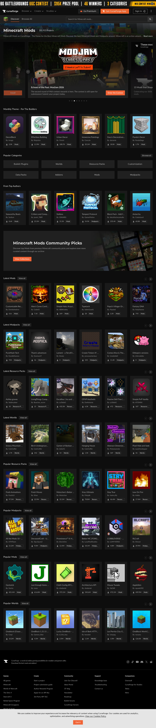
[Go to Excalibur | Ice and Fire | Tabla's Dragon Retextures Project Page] (65, 393)
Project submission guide (43, 685)
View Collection (111, 93)
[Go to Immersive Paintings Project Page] (90, 131)
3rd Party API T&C (41, 697)
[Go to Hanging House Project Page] (90, 439)
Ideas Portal (68, 685)
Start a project (39, 681)
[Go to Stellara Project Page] (65, 208)
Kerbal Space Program (11, 701)
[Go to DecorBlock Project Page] (14, 131)
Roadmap (67, 697)
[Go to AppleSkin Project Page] (141, 579)
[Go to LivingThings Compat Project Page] (40, 393)
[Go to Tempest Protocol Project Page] (90, 208)
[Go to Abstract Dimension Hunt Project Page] (116, 439)
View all (22, 278)
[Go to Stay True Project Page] (116, 486)
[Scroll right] (151, 279)
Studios (50, 11)
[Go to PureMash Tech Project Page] (14, 346)
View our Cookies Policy (95, 716)
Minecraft (7, 685)
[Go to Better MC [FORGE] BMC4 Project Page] (90, 532)
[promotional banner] (78, 3)
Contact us (99, 689)
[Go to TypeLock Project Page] (90, 300)
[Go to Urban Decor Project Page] (65, 131)
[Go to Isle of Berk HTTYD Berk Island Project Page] (90, 625)
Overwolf (128, 681)
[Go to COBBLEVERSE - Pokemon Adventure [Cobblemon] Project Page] (116, 532)
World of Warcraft (10, 689)
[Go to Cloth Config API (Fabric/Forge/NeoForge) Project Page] (65, 579)
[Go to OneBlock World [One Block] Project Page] (141, 625)
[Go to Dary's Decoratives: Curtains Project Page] (116, 131)
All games (6, 681)
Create (37, 11)
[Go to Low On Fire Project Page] (141, 486)
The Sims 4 (7, 693)
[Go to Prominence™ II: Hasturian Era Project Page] (65, 532)
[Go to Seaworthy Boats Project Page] (14, 208)
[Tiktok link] (132, 661)
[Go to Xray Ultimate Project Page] (90, 486)
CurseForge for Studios (133, 685)
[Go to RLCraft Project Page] (141, 532)
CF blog (67, 689)
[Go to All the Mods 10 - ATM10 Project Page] (14, 532)
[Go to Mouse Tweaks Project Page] (116, 579)
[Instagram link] (128, 661)
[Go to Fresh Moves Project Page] (40, 486)
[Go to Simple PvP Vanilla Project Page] (141, 393)
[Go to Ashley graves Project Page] (14, 393)
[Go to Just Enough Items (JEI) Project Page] (40, 579)
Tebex (127, 689)
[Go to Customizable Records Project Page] (14, 300)
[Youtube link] (137, 661)
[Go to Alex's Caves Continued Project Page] (40, 300)
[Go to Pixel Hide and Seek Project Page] (141, 439)
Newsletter (68, 693)
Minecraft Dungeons (11, 705)
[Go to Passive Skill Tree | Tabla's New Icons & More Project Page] (116, 393)
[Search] (150, 19)
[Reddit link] (151, 661)
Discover (15, 19)
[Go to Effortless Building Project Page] (40, 131)
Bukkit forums (69, 701)
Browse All (27, 19)
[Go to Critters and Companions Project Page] (40, 208)
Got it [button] (78, 722)
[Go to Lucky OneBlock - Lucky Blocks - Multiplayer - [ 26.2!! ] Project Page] (65, 625)
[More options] (151, 11)
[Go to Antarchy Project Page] (141, 208)
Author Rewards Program (43, 689)
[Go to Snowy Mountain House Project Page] (14, 439)
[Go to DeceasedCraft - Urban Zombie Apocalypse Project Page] (40, 532)
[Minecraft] (5, 19)
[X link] (146, 661)
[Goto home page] (10, 11)
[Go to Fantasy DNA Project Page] (141, 300)
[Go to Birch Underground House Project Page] (40, 439)
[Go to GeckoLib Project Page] (14, 579)
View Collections (22, 259)
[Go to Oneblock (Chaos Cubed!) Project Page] (14, 625)
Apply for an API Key (41, 693)
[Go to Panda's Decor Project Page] (141, 131)
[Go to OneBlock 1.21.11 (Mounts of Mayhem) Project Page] (40, 625)
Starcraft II (7, 697)
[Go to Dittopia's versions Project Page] (141, 346)
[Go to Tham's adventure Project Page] (40, 346)
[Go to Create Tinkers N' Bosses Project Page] (90, 346)
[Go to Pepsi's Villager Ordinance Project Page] (116, 300)
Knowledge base (101, 681)
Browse (25, 11)
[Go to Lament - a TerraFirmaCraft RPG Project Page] (65, 346)
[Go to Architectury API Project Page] (90, 579)
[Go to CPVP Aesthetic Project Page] (90, 393)
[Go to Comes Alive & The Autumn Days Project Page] (116, 346)
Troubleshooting (101, 685)
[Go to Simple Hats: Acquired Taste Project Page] (65, 300)
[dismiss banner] (152, 3)
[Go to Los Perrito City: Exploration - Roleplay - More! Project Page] (116, 625)
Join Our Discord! (71, 681)
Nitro (127, 693)
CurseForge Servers (71, 705)
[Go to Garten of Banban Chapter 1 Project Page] (65, 439)
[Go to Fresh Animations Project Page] (14, 486)
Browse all (146, 155)
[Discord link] (141, 661)
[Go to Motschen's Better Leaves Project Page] (65, 486)
